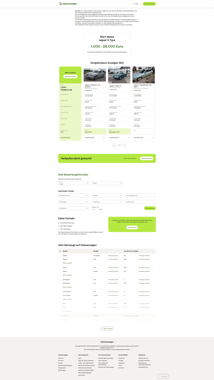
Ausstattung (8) (89, 137)
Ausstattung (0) (65, 137)
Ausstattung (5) (138, 137)
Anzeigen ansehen (144, 255)
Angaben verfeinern (70, 76)
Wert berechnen (149, 208)
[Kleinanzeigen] (68, 3)
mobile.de (78, 21)
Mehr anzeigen (67, 263)
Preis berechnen (113, 255)
